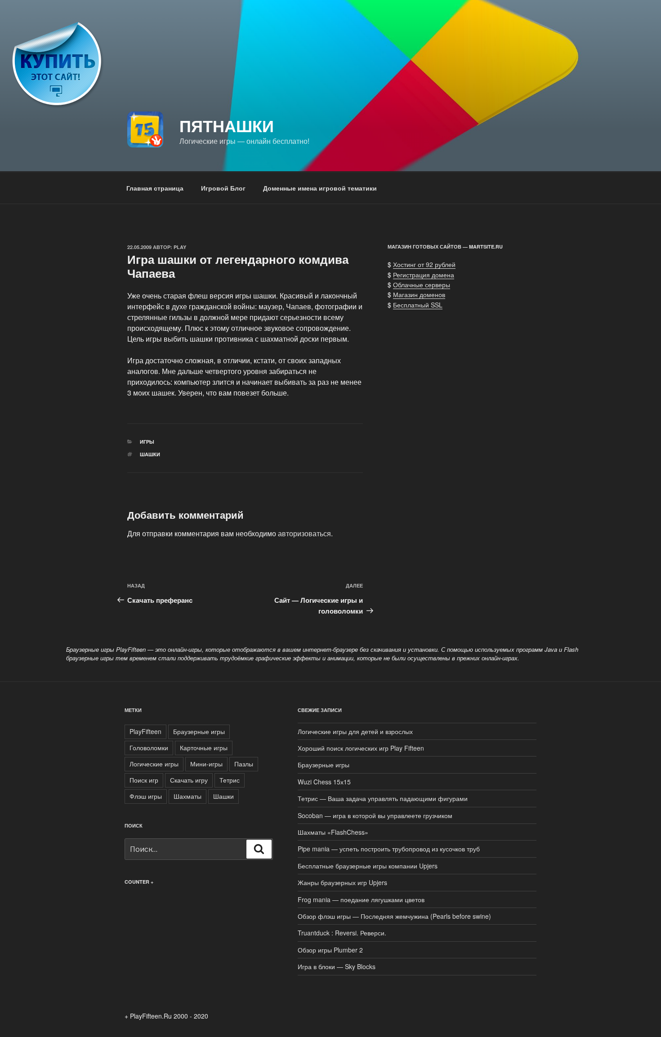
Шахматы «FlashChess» (333, 832)
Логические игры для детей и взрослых (355, 731)
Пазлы (243, 763)
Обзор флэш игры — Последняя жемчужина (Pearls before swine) (394, 916)
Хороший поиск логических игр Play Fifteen (361, 747)
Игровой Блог (223, 187)
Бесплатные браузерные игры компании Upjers (368, 865)
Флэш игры (146, 796)
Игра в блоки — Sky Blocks (336, 966)
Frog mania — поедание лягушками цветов (361, 899)
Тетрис (229, 779)
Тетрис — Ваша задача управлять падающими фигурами (383, 798)
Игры (147, 441)
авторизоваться (304, 533)
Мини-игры (206, 763)
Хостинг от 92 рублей (424, 264)
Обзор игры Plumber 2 (330, 949)
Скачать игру (189, 779)
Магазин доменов (419, 294)
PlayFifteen (145, 731)
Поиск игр (144, 779)
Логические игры (154, 763)
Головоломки (149, 747)
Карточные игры (204, 747)
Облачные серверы (421, 284)
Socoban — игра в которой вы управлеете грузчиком (375, 815)
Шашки (150, 454)
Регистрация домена (423, 274)
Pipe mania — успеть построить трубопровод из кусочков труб (389, 848)
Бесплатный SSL (417, 304)
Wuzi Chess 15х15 (324, 781)
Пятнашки (226, 125)
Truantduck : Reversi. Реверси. (342, 932)
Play (180, 247)
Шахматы (187, 796)
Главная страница (154, 187)
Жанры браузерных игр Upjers (342, 882)
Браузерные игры (199, 731)
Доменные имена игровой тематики (320, 187)
